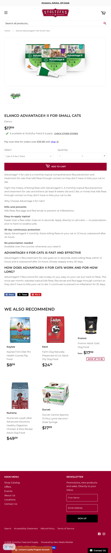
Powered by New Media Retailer (57, 542)
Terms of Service (65, 528)
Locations (9, 499)
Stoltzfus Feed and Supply (25, 542)
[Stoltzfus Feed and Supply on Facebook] (99, 534)
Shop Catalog (12, 482)
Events (8, 491)
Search (7, 528)
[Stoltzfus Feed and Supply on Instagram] (104, 534)
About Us (9, 495)
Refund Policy (48, 528)
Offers (7, 486)
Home (7, 31)
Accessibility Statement (26, 528)
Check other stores (66, 133)
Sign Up (82, 518)
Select (8, 150)
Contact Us (10, 504)
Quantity (63, 150)
